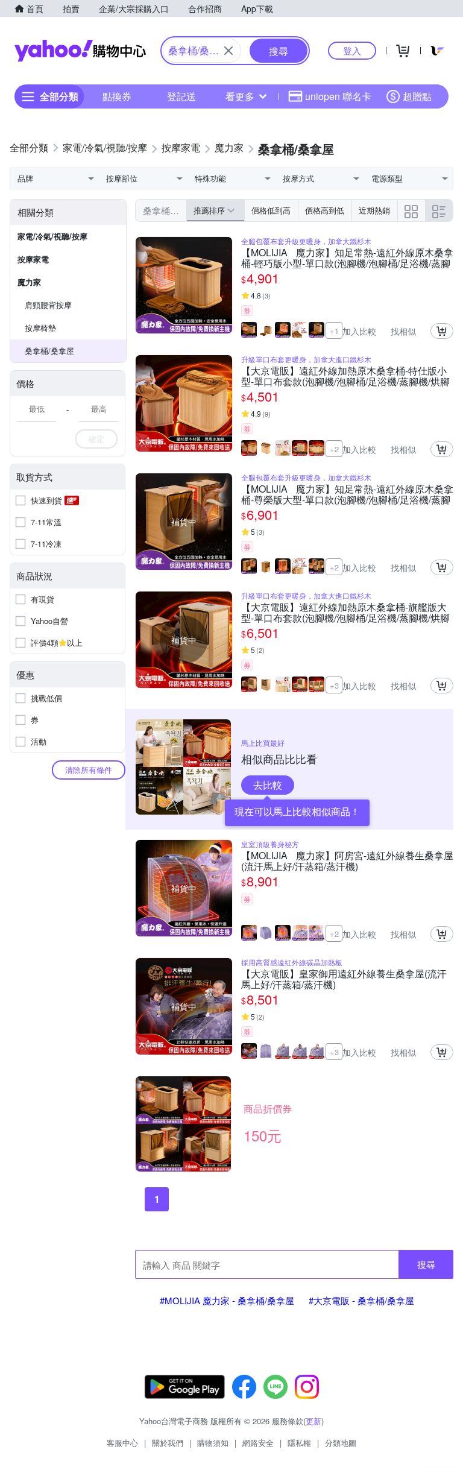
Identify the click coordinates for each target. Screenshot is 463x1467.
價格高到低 (324, 210)
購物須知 (212, 1442)
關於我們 (167, 1442)
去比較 (267, 785)
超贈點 (417, 96)
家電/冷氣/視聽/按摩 (52, 236)
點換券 (116, 96)
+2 (334, 449)
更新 (313, 1421)
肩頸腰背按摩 (48, 305)
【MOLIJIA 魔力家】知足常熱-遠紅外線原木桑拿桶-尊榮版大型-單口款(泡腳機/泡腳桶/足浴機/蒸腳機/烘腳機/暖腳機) (347, 494)
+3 (334, 685)
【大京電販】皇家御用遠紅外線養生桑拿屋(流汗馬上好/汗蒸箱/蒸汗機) (344, 979)
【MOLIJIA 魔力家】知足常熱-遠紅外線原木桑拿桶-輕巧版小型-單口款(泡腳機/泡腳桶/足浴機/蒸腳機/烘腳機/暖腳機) (347, 258)
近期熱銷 (374, 210)
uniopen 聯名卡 (338, 96)
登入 (352, 50)
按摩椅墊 (40, 327)
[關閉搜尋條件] (228, 50)
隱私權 (299, 1442)
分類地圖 (340, 1442)
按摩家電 (33, 259)
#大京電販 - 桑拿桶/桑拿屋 (361, 1300)
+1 (334, 330)
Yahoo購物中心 (80, 50)
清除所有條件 (88, 769)
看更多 (239, 96)
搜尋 (426, 1264)
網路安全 (258, 1442)
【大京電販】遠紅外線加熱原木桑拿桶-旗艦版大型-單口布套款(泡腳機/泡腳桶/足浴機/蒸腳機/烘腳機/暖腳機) (345, 612)
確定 (96, 438)
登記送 (181, 96)
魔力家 (29, 282)
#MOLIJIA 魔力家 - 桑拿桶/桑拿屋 (227, 1300)
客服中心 (122, 1442)
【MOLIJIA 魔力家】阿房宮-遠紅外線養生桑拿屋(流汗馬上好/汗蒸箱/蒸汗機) (347, 861)
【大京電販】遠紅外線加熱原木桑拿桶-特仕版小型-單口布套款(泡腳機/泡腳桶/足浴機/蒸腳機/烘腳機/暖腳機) (345, 376)
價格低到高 (271, 210)
